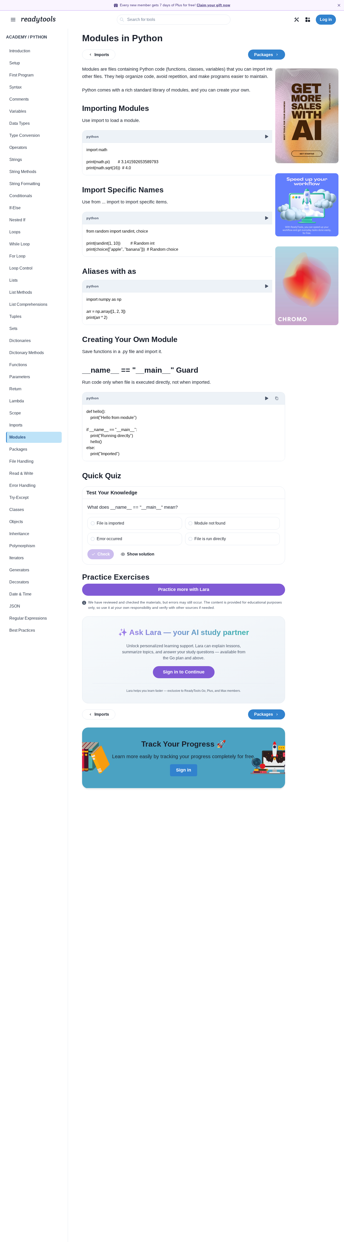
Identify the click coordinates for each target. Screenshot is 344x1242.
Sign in (183, 770)
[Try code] (267, 137)
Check (103, 554)
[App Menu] (308, 20)
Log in (326, 19)
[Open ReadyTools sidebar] (13, 20)
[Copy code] (277, 398)
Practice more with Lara (183, 589)
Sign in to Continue (183, 671)
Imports (101, 55)
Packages (263, 55)
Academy (16, 37)
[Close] (339, 5)
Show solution (140, 554)
